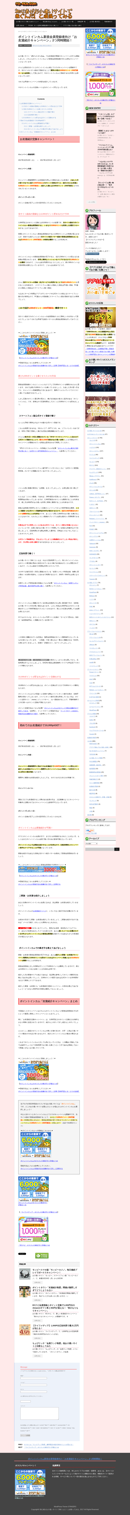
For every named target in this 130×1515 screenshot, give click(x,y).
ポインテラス (93, 536)
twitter (91, 720)
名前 (22, 1375)
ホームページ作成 (93, 700)
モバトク (92, 568)
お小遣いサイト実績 (95, 758)
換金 (90, 808)
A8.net (91, 634)
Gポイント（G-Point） (96, 501)
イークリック (93, 666)
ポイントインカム (37, 45)
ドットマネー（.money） (97, 522)
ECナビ (91, 465)
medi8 (91, 662)
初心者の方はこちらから (50, 21)
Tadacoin (92, 543)
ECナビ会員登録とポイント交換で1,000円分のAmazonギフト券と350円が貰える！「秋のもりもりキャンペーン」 (55, 1308)
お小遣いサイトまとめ (94, 430)
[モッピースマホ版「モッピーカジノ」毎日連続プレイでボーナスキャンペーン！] (24, 1279)
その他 (89, 741)
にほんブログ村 (91, 833)
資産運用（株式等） (95, 765)
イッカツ (92, 628)
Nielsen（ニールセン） (96, 690)
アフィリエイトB (94, 637)
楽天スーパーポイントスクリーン (100, 617)
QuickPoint (92, 592)
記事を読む (38, 1282)
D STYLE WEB (94, 697)
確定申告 (92, 793)
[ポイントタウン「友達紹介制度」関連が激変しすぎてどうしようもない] (24, 1296)
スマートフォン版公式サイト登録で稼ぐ (39, 112)
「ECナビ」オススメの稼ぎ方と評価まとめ (34, 1245)
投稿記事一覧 (82, 21)
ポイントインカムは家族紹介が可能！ (36, 123)
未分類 (89, 815)
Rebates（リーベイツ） (97, 518)
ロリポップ (92, 703)
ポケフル (92, 624)
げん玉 (91, 483)
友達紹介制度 (91, 737)
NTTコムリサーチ (95, 686)
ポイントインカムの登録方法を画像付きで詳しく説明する (39, 884)
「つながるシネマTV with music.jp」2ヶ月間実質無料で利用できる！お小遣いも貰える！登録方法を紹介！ (106, 166)
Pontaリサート (94, 672)
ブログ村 (92, 723)
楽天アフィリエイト (95, 655)
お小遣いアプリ (92, 582)
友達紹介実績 (93, 786)
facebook (92, 727)
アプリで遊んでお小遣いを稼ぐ (72, 25)
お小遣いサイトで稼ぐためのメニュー (27, 21)
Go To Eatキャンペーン (96, 751)
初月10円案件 (93, 804)
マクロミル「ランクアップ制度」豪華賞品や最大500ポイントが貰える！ (49, 1444)
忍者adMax (93, 659)
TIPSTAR (92, 754)
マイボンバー (93, 648)
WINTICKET (93, 743)
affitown (91, 644)
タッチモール (93, 558)
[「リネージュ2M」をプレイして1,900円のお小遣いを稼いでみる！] (91, 122)
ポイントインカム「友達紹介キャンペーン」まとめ (37, 132)
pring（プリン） (94, 610)
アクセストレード (95, 652)
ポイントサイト (47, 45)
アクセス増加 (91, 714)
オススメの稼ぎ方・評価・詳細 (99, 797)
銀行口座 (92, 790)
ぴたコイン (92, 585)
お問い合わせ (20, 25)
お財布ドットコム (95, 540)
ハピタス (92, 447)
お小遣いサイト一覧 (67, 21)
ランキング (92, 800)
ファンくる (92, 693)
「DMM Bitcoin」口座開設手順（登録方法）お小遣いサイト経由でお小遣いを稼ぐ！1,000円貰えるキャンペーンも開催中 (100, 351)
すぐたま (92, 454)
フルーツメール (94, 511)
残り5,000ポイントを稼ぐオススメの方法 (37, 109)
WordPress (92, 710)
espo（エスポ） (94, 550)
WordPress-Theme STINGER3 (65, 1506)
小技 (90, 811)
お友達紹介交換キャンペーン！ (30, 103)
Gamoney (92, 547)
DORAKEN (92, 554)
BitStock (92, 596)
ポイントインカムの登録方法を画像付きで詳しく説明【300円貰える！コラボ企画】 (49, 365)
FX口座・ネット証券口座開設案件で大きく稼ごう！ (43, 25)
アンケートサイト (93, 669)
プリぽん (92, 561)
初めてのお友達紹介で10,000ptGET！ (32, 120)
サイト (22, 1389)
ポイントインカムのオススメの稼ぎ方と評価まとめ (38, 358)
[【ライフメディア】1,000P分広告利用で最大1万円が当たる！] (24, 1334)
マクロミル (92, 675)
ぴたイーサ (92, 603)
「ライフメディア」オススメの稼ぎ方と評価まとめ (38, 1212)
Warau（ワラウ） (95, 476)
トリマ (91, 599)
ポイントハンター (95, 565)
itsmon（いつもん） (95, 589)
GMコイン (92, 621)
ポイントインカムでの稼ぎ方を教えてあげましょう (43, 129)
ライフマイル (93, 572)
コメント (22, 1406)
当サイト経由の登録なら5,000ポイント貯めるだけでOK (42, 106)
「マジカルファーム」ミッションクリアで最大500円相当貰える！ (106, 147)
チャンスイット (94, 515)
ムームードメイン (95, 706)
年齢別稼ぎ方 (108, 21)
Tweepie (92, 579)
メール (22, 1382)
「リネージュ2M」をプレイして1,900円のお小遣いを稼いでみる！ (106, 116)
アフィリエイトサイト (94, 631)
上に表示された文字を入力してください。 (32, 1396)
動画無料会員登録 (95, 772)
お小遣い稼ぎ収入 (95, 21)
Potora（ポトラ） (95, 497)
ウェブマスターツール (96, 730)
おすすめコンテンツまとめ (95, 434)
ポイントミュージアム (96, 533)
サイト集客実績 (94, 783)
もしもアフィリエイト (96, 641)
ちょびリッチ (93, 472)
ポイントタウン (94, 451)
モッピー (92, 461)
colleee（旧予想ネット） (97, 493)
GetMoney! (92, 479)
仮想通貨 (92, 768)
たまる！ (92, 504)
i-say (90, 683)
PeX (90, 526)
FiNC (91, 606)
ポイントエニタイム (95, 486)
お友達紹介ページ (39, 911)
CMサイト (92, 508)
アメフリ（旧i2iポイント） (97, 469)
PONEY (91, 529)
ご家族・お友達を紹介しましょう (37, 126)
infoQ (91, 679)
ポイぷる (92, 490)
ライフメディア (94, 458)
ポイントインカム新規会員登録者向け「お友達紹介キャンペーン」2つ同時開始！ (65, 1459)
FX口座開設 (93, 761)
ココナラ (92, 716)
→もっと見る (91, 202)
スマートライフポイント (97, 575)
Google (91, 734)
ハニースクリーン (95, 613)
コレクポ (92, 440)
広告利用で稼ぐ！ (32, 115)
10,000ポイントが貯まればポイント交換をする (39, 117)
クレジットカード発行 (96, 776)
